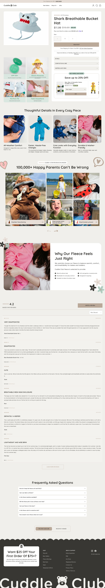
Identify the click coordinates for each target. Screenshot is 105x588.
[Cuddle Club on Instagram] (92, 551)
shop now (59, 1)
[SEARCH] (96, 5)
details (57, 58)
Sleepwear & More (48, 568)
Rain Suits (45, 562)
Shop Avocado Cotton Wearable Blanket (58, 222)
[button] (56, 231)
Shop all (54, 5)
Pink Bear (6, 456)
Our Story (68, 559)
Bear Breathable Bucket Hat (11, 357)
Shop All (45, 553)
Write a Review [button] (90, 305)
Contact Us (69, 565)
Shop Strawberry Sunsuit (86, 222)
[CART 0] (100, 5)
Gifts (60, 5)
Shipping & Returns (71, 562)
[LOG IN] (93, 5)
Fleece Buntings (47, 559)
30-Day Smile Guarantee (86, 48)
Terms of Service (70, 570)
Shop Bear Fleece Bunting (18, 222)
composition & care (61, 63)
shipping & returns (60, 68)
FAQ (67, 556)
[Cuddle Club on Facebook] (95, 551)
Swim (44, 565)
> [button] (53, 467)
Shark (5, 379)
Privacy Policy (69, 568)
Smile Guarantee (70, 553)
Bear (5, 403)
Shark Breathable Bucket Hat (12, 333)
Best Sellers (46, 5)
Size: (67, 89)
